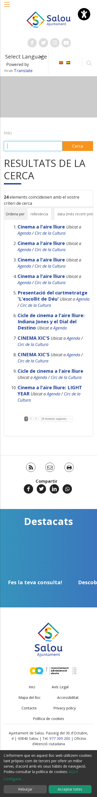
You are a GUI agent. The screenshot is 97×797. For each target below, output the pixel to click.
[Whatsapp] (67, 489)
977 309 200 (59, 738)
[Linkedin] (54, 489)
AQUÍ (73, 771)
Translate (23, 70)
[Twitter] (41, 489)
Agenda (24, 233)
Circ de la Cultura (50, 233)
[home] (48, 19)
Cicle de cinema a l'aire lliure (50, 371)
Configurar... (14, 778)
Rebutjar (25, 789)
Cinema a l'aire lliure (41, 227)
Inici (8, 133)
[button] (7, 7)
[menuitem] (61, 62)
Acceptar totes (70, 789)
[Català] (61, 62)
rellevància (39, 213)
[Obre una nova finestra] (32, 42)
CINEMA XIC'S (33, 338)
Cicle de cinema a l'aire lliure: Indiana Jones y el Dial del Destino (51, 321)
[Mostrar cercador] (89, 62)
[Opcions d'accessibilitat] (84, 14)
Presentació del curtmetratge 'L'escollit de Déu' (52, 296)
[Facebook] (28, 489)
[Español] (68, 62)
